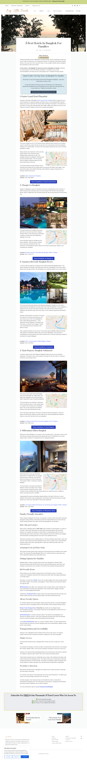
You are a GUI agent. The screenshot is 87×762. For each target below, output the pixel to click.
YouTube (78, 11)
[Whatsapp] (46, 58)
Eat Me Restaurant (25, 615)
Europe (41, 11)
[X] (41, 58)
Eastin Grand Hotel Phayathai (45, 100)
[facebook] (77, 5)
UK (35, 11)
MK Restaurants (24, 587)
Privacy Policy (69, 741)
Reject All (17, 756)
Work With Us (36, 5)
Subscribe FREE (69, 11)
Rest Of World (58, 11)
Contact (27, 5)
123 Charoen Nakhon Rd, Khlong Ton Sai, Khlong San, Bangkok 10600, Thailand (46, 505)
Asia (48, 11)
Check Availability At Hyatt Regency (43, 427)
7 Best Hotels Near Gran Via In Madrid (54, 719)
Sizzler (35, 580)
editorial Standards (71, 738)
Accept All (25, 756)
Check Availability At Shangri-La (43, 258)
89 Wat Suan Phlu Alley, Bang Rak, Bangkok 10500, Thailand (41, 252)
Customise (8, 756)
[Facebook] (39, 58)
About (7, 5)
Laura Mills (48, 50)
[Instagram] (48, 58)
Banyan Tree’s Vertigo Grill (27, 608)
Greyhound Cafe (31, 594)
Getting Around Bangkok (46, 687)
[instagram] (72, 5)
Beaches (54, 738)
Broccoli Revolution (29, 621)
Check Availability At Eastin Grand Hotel (43, 182)
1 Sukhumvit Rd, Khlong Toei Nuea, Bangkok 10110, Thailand (41, 421)
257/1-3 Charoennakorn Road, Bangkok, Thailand (38, 341)
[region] (17, 752)
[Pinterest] (43, 58)
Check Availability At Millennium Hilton (43, 511)
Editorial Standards (17, 5)
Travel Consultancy (57, 743)
